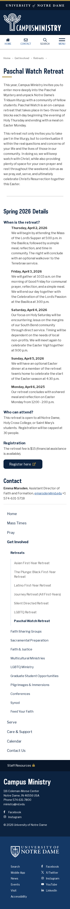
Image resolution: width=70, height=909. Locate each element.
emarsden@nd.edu (48, 493)
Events (15, 884)
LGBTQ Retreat (25, 612)
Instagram (15, 817)
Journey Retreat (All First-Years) (37, 594)
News (14, 878)
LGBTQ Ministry (22, 667)
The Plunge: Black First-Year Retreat (35, 574)
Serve (12, 722)
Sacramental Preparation (29, 640)
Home (8, 43)
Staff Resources (19, 766)
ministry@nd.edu (14, 804)
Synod (15, 703)
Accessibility (19, 896)
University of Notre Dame (35, 5)
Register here (20, 464)
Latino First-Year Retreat (32, 585)
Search (45, 43)
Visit (14, 890)
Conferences (20, 694)
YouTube (51, 884)
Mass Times (16, 523)
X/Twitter (51, 872)
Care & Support (19, 732)
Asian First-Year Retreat (32, 563)
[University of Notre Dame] (35, 852)
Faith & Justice (21, 649)
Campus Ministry (35, 22)
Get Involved (22, 58)
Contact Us (16, 751)
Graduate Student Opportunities (34, 676)
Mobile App (18, 872)
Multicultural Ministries (27, 658)
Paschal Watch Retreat (32, 621)
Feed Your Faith (21, 711)
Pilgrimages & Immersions (29, 685)
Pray (11, 533)
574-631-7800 (22, 799)
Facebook (14, 812)
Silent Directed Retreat (31, 603)
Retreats (38, 58)
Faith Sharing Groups (26, 631)
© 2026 (8, 824)
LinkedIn (51, 890)
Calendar (14, 741)
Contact (25, 43)
